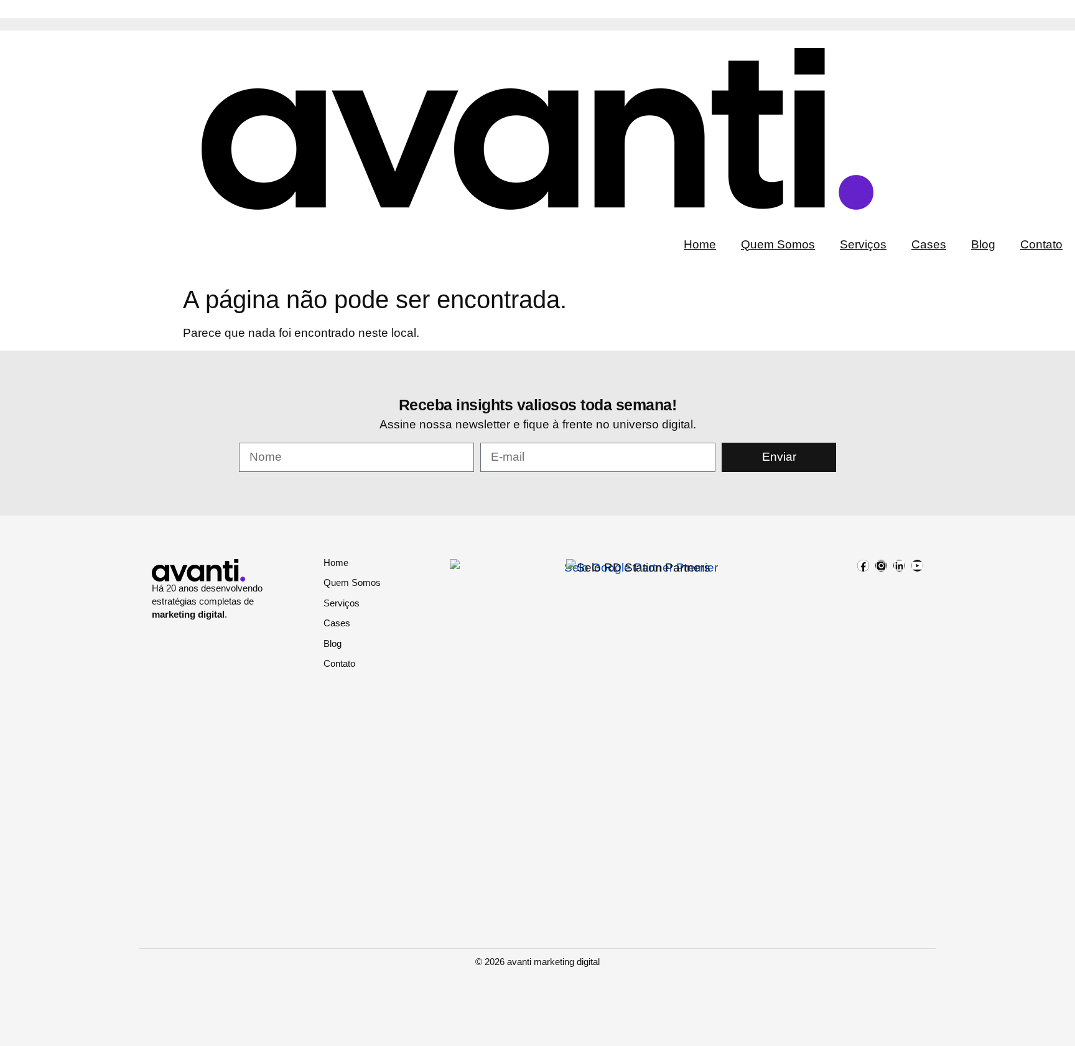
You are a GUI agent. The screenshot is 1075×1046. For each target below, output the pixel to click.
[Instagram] (881, 566)
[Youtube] (917, 566)
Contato (1041, 244)
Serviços (863, 244)
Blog (983, 244)
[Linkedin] (899, 566)
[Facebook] (863, 566)
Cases (928, 244)
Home (700, 244)
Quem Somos (778, 244)
